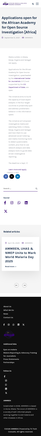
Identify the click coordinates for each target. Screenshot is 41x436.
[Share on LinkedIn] (17, 176)
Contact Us (8, 317)
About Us (7, 306)
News (5, 314)
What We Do (8, 310)
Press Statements (11, 359)
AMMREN (29, 38)
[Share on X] (11, 176)
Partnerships (8, 362)
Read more (9, 266)
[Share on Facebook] (5, 176)
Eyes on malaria (10, 349)
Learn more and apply (17, 169)
